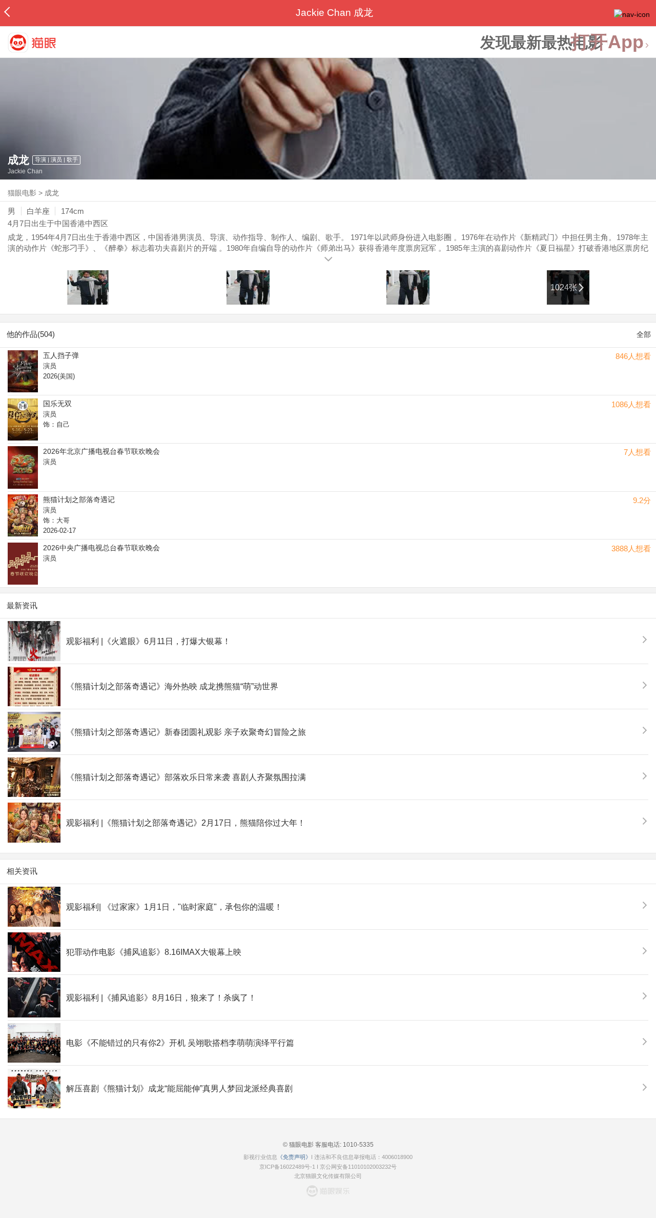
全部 (644, 334)
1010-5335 (357, 1144)
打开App (607, 42)
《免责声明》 (294, 1157)
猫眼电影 (22, 193)
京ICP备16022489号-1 (287, 1167)
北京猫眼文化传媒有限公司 (328, 1176)
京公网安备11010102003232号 (358, 1167)
